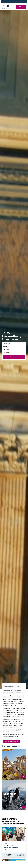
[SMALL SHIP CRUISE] (3, 829)
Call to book (21, 6)
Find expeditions (14, 356)
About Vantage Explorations (11, 741)
